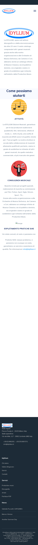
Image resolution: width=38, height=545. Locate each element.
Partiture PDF (6, 496)
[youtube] (8, 450)
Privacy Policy (24, 540)
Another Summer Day (9, 519)
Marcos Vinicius (7, 514)
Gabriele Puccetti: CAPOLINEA (12, 509)
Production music (8, 485)
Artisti (4, 493)
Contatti (4, 474)
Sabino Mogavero (8, 467)
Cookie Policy (14, 540)
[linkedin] (14, 450)
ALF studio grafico (22, 541)
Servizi (4, 470)
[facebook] (3, 450)
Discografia (6, 489)
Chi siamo (5, 463)
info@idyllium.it (29, 249)
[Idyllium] (9, 11)
